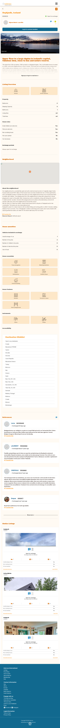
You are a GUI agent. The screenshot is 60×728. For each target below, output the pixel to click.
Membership (7, 677)
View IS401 (55, 613)
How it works (7, 673)
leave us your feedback (10, 703)
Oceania (6, 689)
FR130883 (23, 470)
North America (7, 691)
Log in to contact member (30, 29)
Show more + (30, 515)
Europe (5, 687)
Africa (5, 686)
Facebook (8, 707)
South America (7, 693)
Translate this (7, 214)
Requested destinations (7, 569)
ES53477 (20, 498)
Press (5, 705)
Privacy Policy (7, 715)
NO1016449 (20, 423)
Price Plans (6, 672)
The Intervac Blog (8, 698)
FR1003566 (23, 446)
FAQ (5, 679)
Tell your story (7, 701)
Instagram (15, 707)
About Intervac (7, 675)
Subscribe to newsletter (10, 700)
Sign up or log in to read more (29, 75)
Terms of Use (7, 713)
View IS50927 (55, 569)
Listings (5, 670)
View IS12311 (55, 657)
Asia (5, 684)
